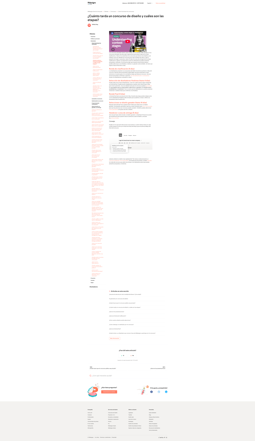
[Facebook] (151, 392)
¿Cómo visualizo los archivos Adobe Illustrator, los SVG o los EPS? (97, 253)
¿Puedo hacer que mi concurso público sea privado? (98, 57)
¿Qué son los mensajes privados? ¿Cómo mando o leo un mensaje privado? (97, 146)
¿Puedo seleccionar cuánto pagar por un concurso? (96, 151)
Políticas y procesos (95, 38)
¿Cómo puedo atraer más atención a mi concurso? (97, 95)
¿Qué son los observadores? (95, 263)
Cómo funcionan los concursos (126, 11)
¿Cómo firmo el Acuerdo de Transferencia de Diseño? (97, 228)
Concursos (113, 11)
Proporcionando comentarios (95, 104)
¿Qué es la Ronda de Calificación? (97, 70)
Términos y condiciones (105, 437)
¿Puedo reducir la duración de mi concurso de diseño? (98, 190)
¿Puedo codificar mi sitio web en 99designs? (97, 219)
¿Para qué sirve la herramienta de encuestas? (96, 156)
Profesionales (91, 417)
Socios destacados (153, 430)
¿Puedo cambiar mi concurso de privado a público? (97, 266)
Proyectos (93, 278)
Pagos (92, 282)
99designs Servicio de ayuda (95, 11)
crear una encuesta (147, 106)
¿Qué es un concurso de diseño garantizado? (97, 122)
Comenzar (93, 36)
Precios (109, 421)
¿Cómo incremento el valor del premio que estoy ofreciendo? (97, 129)
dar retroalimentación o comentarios (140, 75)
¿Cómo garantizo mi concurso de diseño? (97, 137)
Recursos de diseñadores (154, 428)
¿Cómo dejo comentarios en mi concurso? (98, 118)
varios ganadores (113, 109)
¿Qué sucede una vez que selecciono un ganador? (98, 125)
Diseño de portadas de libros (134, 425)
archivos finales (115, 118)
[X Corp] (159, 392)
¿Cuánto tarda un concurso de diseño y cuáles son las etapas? (97, 62)
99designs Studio (112, 425)
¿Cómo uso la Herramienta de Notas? (97, 271)
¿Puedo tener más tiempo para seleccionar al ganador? (98, 165)
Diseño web (131, 417)
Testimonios (90, 425)
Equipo (89, 419)
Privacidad (114, 437)
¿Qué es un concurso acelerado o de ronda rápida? (97, 248)
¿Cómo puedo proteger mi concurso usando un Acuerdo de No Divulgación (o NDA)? (97, 233)
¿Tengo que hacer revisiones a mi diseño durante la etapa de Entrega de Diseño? (97, 239)
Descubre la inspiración (113, 419)
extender (149, 160)
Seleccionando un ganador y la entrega (96, 107)
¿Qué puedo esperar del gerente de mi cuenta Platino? (97, 160)
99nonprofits (90, 428)
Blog (150, 414)
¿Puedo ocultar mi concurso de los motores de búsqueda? (97, 170)
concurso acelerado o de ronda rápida (118, 160)
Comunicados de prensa (93, 421)
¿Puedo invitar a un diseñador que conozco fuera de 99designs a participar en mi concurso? (97, 88)
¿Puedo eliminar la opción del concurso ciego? (96, 198)
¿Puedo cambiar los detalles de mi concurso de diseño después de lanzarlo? (97, 209)
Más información (114, 338)
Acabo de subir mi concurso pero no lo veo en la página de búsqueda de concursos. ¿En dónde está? (98, 184)
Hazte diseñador (152, 412)
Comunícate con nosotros (109, 391)
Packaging (130, 421)
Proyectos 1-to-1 (111, 414)
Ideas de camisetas (153, 425)
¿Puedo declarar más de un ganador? (97, 174)
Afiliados (151, 421)
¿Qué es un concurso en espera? (97, 194)
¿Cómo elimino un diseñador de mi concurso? (96, 274)
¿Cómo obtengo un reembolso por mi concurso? (97, 79)
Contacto (90, 414)
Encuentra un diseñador (113, 417)
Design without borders (154, 417)
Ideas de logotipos (153, 423)
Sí (123, 355)
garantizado (149, 85)
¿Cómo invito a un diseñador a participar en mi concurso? (97, 223)
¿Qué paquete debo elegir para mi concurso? (97, 133)
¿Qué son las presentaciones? (97, 67)
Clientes (106, 11)
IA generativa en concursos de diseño (98, 53)
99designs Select (112, 428)
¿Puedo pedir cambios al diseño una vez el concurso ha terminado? (97, 114)
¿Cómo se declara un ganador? (97, 110)
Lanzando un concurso (97, 98)
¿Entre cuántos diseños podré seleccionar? (96, 74)
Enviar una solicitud (160, 3)
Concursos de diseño (112, 412)
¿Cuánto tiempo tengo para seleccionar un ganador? (97, 141)
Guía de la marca (132, 419)
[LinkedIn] (166, 392)
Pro (109, 423)
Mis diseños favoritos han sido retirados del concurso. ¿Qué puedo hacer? (98, 215)
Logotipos (130, 412)
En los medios (91, 423)
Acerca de (90, 412)
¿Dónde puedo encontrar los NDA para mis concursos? (97, 258)
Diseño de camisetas (133, 423)
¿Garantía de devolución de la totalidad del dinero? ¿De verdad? (97, 48)
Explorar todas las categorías (134, 428)
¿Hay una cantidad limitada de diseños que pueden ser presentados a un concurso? (97, 203)
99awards (151, 419)
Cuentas (92, 280)
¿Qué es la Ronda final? (97, 83)
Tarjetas (130, 414)
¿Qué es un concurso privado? (97, 244)
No (133, 355)
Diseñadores (94, 287)
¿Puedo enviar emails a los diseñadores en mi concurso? (97, 178)
